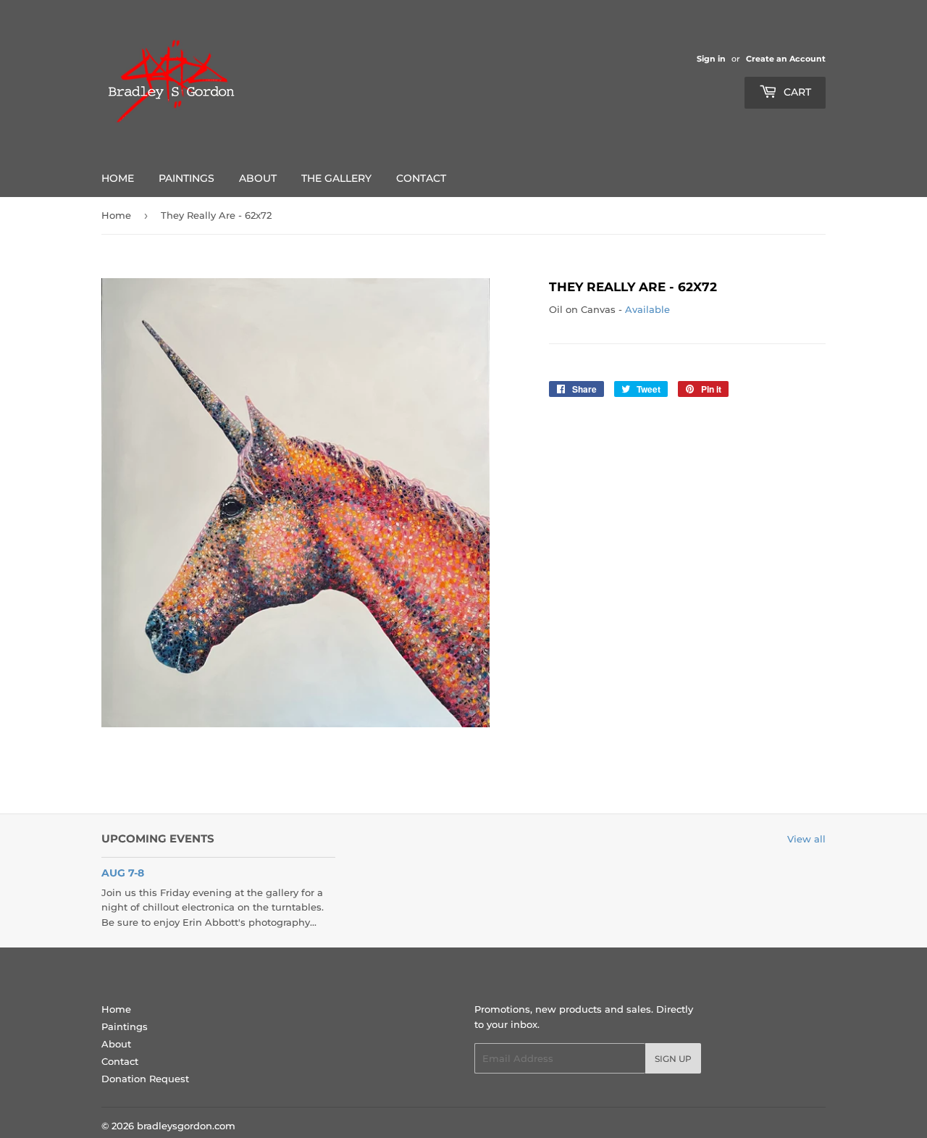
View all (806, 839)
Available (647, 309)
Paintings (186, 178)
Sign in (711, 59)
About (258, 178)
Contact (421, 178)
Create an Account (786, 59)
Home (117, 178)
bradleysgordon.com (186, 1125)
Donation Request (145, 1078)
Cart (796, 92)
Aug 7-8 (122, 873)
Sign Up (673, 1058)
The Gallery (336, 178)
